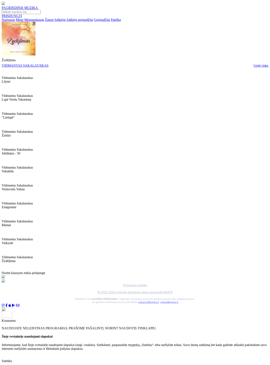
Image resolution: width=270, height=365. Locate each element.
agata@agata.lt (169, 302)
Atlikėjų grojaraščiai (79, 20)
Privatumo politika (135, 285)
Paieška (116, 20)
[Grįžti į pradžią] (3, 4)
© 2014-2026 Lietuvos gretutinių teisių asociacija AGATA (135, 292)
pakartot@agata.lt (148, 302)
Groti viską (261, 65)
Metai (19, 20)
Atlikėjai (60, 20)
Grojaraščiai (102, 20)
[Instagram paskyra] (3, 305)
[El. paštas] (17, 305)
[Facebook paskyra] (6, 305)
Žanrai (49, 20)
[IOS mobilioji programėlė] (9, 305)
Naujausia (8, 20)
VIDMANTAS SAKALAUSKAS (25, 65)
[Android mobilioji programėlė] (13, 305)
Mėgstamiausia (34, 20)
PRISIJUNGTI (12, 16)
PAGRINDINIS (12, 7)
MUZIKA (31, 7)
